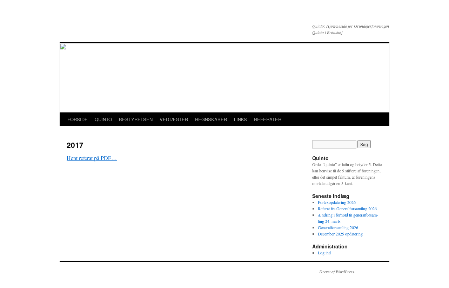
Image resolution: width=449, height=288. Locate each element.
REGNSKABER (211, 119)
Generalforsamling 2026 (338, 227)
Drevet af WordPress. (337, 271)
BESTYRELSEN (136, 119)
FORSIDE (77, 119)
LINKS (240, 119)
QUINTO (103, 119)
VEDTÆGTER (174, 119)
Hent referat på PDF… (92, 158)
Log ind (324, 252)
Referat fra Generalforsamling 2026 (347, 208)
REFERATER (267, 119)
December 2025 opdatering (340, 233)
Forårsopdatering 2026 (337, 202)
